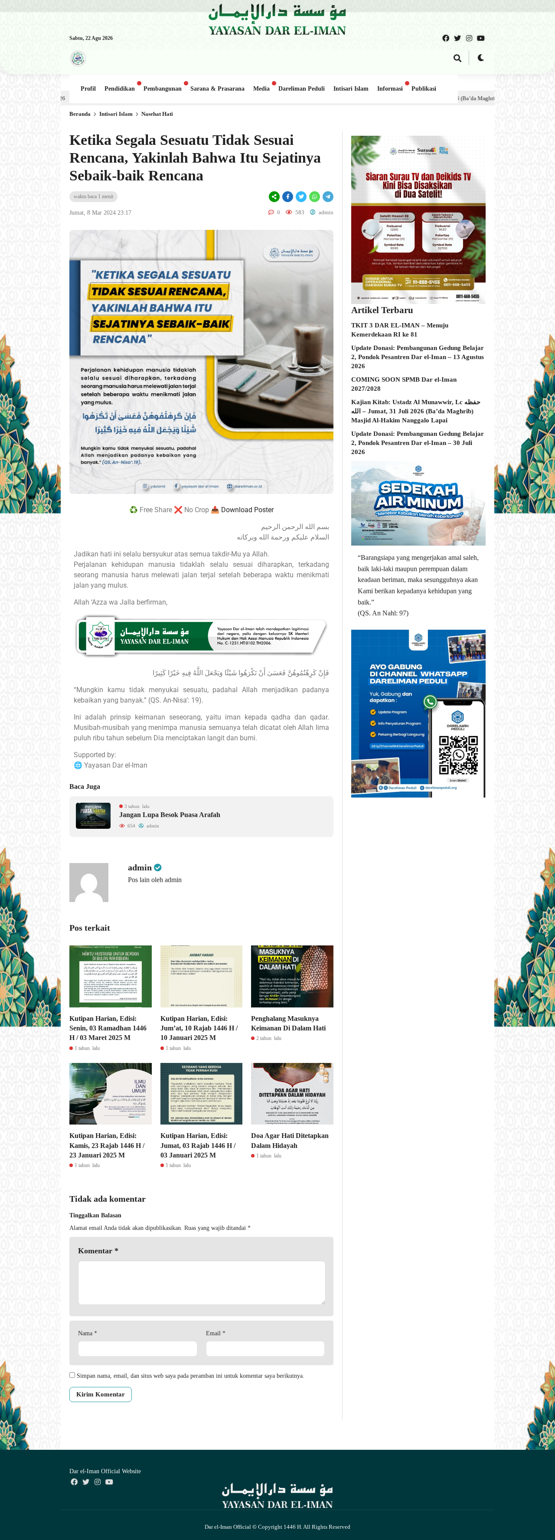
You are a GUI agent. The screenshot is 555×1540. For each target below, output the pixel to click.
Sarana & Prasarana (217, 88)
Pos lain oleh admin (155, 879)
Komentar (98, 1250)
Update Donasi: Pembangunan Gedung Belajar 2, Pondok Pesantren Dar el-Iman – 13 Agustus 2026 (417, 356)
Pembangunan (163, 88)
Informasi (390, 88)
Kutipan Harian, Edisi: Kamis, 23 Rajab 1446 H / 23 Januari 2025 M (106, 1145)
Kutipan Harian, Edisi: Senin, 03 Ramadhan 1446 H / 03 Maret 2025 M (108, 1028)
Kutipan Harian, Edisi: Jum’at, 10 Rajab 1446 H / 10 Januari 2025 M (199, 1028)
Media (261, 88)
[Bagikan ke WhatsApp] (314, 196)
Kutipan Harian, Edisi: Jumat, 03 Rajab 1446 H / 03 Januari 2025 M (197, 1145)
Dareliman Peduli (301, 88)
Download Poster (247, 510)
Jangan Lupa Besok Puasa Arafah (169, 814)
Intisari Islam (351, 88)
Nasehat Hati (157, 114)
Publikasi (423, 88)
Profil (88, 88)
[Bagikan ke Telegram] (327, 196)
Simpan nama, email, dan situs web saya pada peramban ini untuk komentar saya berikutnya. (190, 1376)
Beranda (80, 114)
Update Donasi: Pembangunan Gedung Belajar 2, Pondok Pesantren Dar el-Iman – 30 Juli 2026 (417, 442)
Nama (87, 1333)
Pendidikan (119, 88)
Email (215, 1333)
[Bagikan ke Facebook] (287, 196)
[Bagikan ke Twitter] (301, 196)
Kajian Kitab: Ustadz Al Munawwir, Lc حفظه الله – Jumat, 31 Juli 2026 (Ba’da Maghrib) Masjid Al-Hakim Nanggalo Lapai (415, 411)
